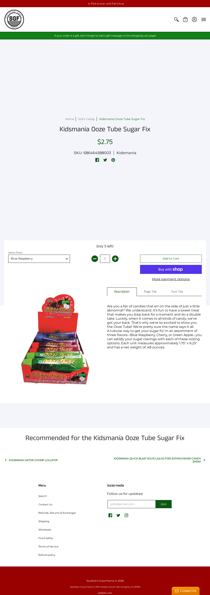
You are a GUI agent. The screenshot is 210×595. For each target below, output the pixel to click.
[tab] (122, 291)
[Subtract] (94, 258)
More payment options (171, 279)
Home (69, 119)
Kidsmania (126, 153)
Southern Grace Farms (100, 580)
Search (42, 496)
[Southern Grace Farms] (14, 19)
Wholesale (44, 529)
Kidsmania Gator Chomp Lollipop (33, 460)
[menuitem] (176, 19)
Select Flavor (15, 252)
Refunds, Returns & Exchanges (57, 512)
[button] (176, 19)
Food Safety (45, 538)
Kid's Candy (86, 119)
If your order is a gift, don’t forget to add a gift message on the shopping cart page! (105, 35)
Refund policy (46, 554)
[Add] (115, 258)
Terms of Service (48, 546)
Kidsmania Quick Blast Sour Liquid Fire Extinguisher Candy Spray (157, 460)
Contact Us (45, 504)
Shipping (43, 521)
